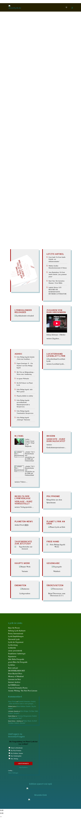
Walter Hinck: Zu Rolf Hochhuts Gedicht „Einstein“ (22, 722)
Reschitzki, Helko (49, 158)
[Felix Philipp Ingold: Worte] (57, 546)
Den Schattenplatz (16, 756)
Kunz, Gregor (16, 48)
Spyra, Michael (57, 55)
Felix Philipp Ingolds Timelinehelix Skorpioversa (25, 412)
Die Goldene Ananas (17, 753)
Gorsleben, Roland (34, 147)
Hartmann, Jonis (41, 44)
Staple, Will (34, 162)
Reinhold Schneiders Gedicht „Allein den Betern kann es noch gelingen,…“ (22, 702)
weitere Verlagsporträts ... (24, 507)
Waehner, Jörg (50, 57)
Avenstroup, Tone (36, 143)
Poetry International (15, 633)
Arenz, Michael (35, 42)
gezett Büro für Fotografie (17, 662)
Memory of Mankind (16, 676)
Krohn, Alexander (50, 46)
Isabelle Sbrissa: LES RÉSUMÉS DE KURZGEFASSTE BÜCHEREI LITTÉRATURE (58, 290)
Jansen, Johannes (19, 151)
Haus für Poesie (14, 628)
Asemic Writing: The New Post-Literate (22, 690)
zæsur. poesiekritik (15, 650)
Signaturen (12, 656)
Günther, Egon (46, 147)
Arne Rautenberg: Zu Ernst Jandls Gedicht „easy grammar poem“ (58, 274)
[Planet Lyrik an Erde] (56, 527)
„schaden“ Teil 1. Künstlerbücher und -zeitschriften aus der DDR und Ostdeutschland (30, 470)
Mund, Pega (39, 48)
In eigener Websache (23, 378)
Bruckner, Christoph (58, 42)
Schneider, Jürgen (20, 55)
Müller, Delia (18, 156)
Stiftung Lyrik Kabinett (16, 630)
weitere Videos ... (21, 482)
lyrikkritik (12, 648)
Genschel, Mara (20, 147)
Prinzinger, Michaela (34, 158)
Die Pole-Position (16, 751)
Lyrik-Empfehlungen (16, 636)
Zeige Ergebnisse (23, 767)
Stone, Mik (43, 162)
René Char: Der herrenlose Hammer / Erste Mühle (56, 282)
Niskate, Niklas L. (51, 48)
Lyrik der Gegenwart (15, 642)
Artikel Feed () (22, 525)
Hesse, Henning (45, 149)
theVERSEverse (14, 685)
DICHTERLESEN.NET (16, 670)
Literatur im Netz (14, 679)
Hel (61, 44)
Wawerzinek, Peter (43, 164)
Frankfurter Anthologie (17, 653)
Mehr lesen (12, 67)
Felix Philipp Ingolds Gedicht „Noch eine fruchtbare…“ (25, 358)
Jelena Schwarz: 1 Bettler (56, 334)
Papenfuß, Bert (17, 50)
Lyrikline (11, 665)
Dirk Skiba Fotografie (16, 659)
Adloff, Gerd (24, 42)
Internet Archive (14, 682)
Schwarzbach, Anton (46, 160)
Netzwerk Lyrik (14, 639)
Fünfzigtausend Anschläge (24, 38)
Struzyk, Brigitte (18, 57)
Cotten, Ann (32, 145)
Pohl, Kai (38, 50)
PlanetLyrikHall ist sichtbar (25, 396)
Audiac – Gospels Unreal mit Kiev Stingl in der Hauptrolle (29, 442)
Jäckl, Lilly (26, 46)
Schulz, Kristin (33, 55)
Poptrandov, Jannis (57, 50)
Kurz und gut (13, 668)
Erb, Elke (52, 145)
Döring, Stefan (42, 145)
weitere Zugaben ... (54, 338)
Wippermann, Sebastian (23, 59)
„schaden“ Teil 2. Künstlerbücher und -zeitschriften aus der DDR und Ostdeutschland (30, 456)
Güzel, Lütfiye (29, 44)
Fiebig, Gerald (17, 44)
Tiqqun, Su (30, 57)
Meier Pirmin (12, 701)
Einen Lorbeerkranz (17, 748)
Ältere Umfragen (13, 773)
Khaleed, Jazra (56, 151)
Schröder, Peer (20, 160)
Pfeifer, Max (52, 156)
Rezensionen (20, 52)
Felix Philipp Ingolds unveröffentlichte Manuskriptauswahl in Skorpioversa (23, 403)
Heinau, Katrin (53, 44)
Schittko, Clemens (32, 52)
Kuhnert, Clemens (41, 154)
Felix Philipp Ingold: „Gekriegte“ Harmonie (23, 418)
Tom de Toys (39, 57)
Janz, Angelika (37, 46)
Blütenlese (46, 42)
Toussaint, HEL (18, 164)
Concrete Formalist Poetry (18, 688)
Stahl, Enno (24, 162)
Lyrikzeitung (13, 645)
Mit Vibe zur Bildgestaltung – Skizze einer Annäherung (25, 373)
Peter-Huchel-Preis (15, 673)
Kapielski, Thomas (43, 151)
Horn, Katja (17, 46)
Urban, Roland (29, 164)
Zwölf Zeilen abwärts (21, 139)
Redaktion (14, 42)
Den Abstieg (14, 759)
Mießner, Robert (28, 48)
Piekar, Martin (28, 50)
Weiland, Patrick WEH (59, 164)
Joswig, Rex (30, 151)
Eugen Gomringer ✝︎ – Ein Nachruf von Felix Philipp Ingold (25, 365)
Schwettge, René (61, 160)
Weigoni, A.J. (61, 57)
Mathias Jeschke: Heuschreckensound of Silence (58, 267)
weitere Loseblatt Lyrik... (56, 364)
